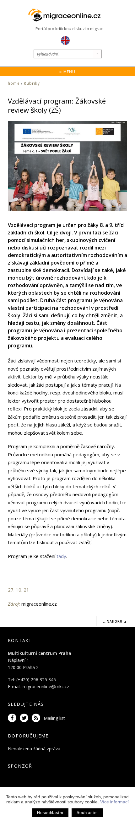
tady (61, 556)
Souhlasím (87, 812)
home (14, 83)
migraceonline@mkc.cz (46, 686)
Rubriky (32, 83)
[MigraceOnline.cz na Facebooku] (13, 718)
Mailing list (54, 718)
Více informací (114, 801)
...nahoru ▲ (115, 621)
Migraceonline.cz (67, 15)
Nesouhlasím (50, 812)
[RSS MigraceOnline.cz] (37, 718)
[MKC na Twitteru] (25, 718)
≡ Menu (67, 71)
